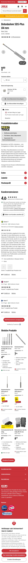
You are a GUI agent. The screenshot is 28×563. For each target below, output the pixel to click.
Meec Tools (4, 31)
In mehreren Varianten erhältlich (20, 369)
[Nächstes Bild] (24, 52)
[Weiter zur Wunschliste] (18, 6)
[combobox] (14, 11)
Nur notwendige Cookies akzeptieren (14, 555)
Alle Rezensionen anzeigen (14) (14, 319)
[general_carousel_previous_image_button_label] (3, 52)
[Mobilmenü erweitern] (26, 6)
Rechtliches (5, 479)
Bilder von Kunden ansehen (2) (14, 214)
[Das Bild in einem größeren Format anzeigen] (3, 266)
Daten (3, 173)
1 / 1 (21, 63)
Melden (14, 274)
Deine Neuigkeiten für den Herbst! (15, 16)
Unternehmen (5, 474)
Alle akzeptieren (14, 550)
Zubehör (4, 178)
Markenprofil (6, 183)
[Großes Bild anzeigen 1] (14, 52)
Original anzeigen (19, 226)
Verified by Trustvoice (13, 324)
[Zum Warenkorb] (22, 6)
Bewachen (7, 118)
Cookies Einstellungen (14, 559)
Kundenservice (6, 469)
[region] (14, 541)
